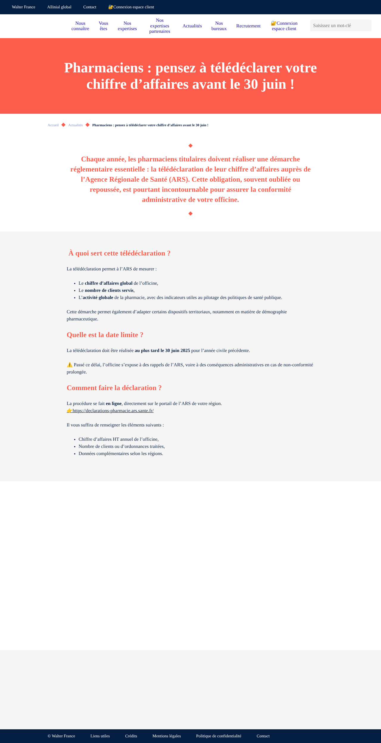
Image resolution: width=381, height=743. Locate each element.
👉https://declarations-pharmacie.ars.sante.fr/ (110, 410)
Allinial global (59, 7)
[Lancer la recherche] (366, 25)
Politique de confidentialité (218, 736)
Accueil (53, 125)
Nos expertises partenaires (159, 26)
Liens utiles (100, 736)
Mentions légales (166, 736)
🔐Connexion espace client (131, 7)
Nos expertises (127, 26)
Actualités (192, 26)
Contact (89, 7)
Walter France (23, 7)
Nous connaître (80, 26)
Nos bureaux (219, 26)
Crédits (131, 736)
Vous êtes (103, 26)
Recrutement (248, 26)
